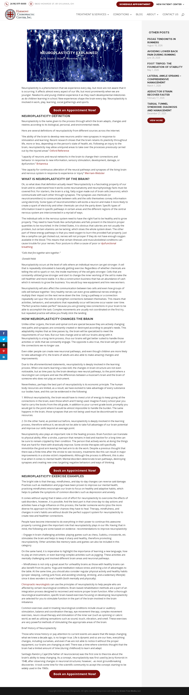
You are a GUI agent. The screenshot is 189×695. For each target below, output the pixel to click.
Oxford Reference (59, 150)
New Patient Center (169, 4)
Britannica (42, 163)
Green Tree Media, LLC (130, 691)
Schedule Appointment (134, 4)
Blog (139, 14)
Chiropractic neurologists (36, 584)
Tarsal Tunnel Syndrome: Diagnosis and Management (162, 107)
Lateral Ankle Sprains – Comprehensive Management (164, 79)
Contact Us (170, 14)
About (151, 14)
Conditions (121, 14)
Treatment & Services (91, 14)
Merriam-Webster (95, 173)
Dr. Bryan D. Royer (53, 58)
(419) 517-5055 (18, 3)
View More (156, 120)
